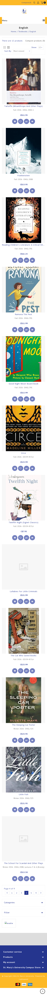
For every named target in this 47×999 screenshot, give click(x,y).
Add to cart (14, 121)
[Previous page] (7, 893)
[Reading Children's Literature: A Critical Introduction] (23, 220)
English (33, 31)
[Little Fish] (23, 769)
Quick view (32, 121)
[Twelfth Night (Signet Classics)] (23, 498)
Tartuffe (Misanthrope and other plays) (23, 106)
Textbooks (23, 31)
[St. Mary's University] (24, 11)
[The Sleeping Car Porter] (23, 700)
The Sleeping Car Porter (23, 725)
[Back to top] (42, 991)
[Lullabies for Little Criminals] (23, 566)
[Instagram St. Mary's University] (31, 939)
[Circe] (23, 428)
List (8, 47)
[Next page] (41, 893)
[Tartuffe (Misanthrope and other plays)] (23, 81)
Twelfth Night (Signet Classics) (23, 522)
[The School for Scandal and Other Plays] (23, 838)
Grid (4, 47)
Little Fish (23, 794)
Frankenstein (23, 175)
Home (13, 31)
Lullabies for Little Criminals (23, 591)
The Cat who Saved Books (23, 655)
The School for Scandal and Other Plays (23, 863)
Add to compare (26, 121)
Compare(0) (26, 3)
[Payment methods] (18, 984)
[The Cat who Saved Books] (23, 631)
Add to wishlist (20, 121)
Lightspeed (23, 979)
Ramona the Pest (23, 314)
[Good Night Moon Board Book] (23, 359)
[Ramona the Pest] (23, 289)
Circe (23, 453)
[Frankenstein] (23, 151)
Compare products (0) (35, 41)
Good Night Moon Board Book (23, 383)
